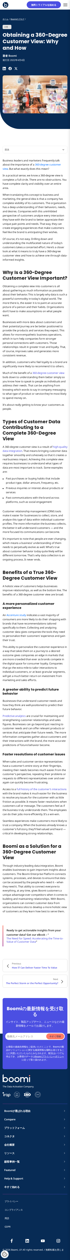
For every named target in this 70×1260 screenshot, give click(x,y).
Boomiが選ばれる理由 (17, 1111)
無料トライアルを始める (45, 4)
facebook (12, 1241)
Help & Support (13, 1178)
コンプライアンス (14, 1209)
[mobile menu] (65, 5)
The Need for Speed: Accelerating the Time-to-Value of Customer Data (35, 940)
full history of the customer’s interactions (42, 789)
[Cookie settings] (5, 1254)
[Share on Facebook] (10, 68)
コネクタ (10, 1136)
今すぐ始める (12, 1187)
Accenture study (16, 615)
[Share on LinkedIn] (4, 68)
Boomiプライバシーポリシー (49, 1056)
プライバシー (11, 1201)
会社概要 (10, 1144)
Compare (9, 1119)
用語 (7, 1218)
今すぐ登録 (55, 1036)
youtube (43, 1241)
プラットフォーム (14, 1128)
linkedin (27, 1241)
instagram (58, 1241)
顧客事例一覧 (12, 1161)
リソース (9, 1153)
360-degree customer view (48, 373)
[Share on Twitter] (16, 68)
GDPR (8, 1226)
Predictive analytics (14, 716)
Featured (9, 1170)
